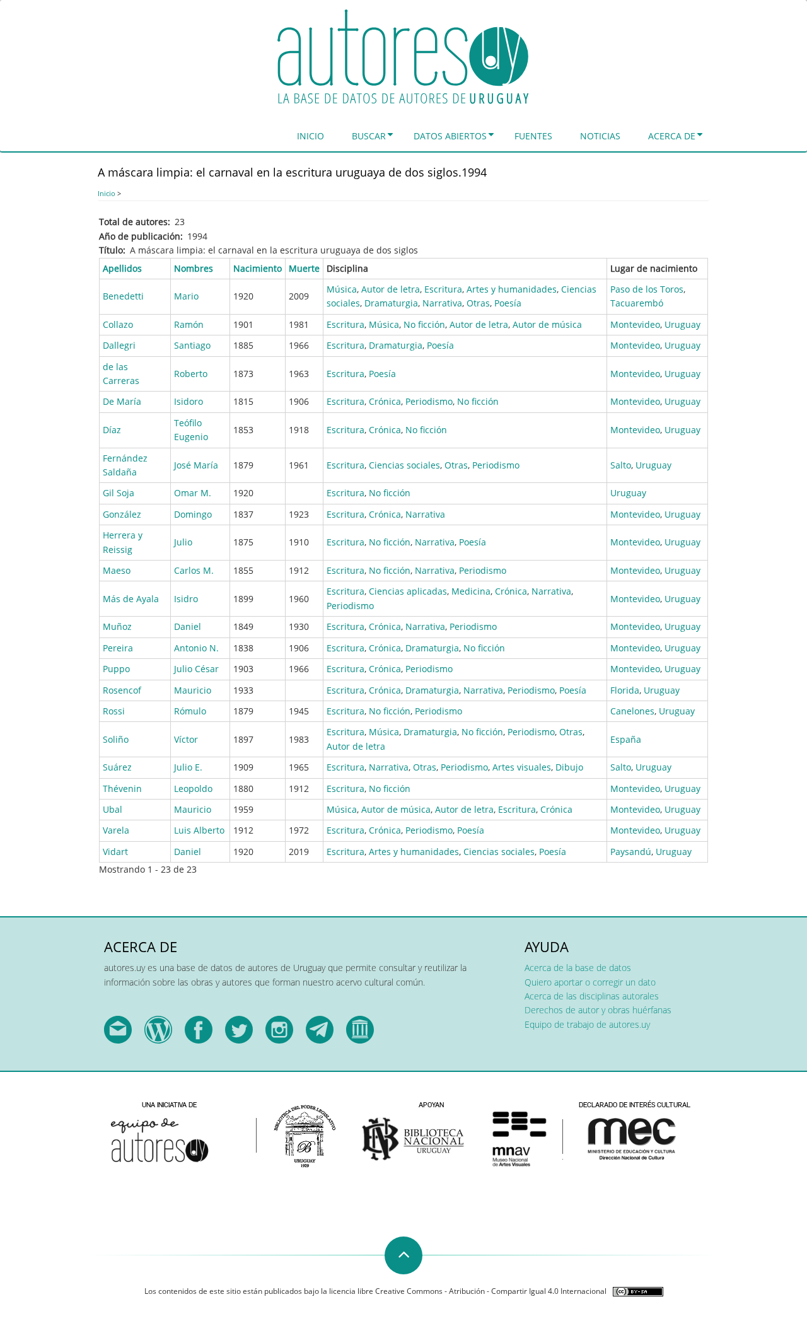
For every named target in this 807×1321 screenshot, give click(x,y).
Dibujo (569, 767)
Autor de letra (390, 289)
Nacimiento (257, 268)
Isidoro (188, 401)
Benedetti (123, 296)
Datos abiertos (450, 136)
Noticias (600, 136)
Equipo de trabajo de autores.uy (587, 1024)
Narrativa (442, 303)
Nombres (193, 268)
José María (196, 465)
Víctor (186, 739)
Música (342, 289)
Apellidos (122, 268)
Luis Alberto (199, 830)
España (625, 739)
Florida (624, 690)
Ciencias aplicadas (408, 591)
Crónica (385, 401)
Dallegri (119, 345)
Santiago (192, 345)
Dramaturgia (391, 303)
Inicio (310, 136)
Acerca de (671, 136)
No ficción (424, 324)
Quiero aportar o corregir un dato (590, 982)
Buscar (369, 136)
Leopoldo (193, 788)
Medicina (471, 591)
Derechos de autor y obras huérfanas (598, 1010)
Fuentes (533, 136)
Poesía (507, 303)
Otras (478, 303)
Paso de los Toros (646, 289)
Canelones (632, 711)
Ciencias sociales (404, 465)
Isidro (186, 599)
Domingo (193, 514)
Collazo (118, 324)
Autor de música (547, 324)
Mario (186, 296)
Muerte (304, 268)
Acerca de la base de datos (578, 968)
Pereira (118, 648)
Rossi (114, 711)
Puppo (116, 669)
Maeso (117, 570)
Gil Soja (118, 493)
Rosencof (122, 690)
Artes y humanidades (512, 289)
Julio (183, 542)
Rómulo (190, 711)
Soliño (116, 739)
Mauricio (192, 690)
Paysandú (630, 852)
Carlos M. (194, 570)
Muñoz (117, 626)
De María (122, 401)
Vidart (115, 852)
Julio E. (188, 767)
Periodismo (429, 401)
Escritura (443, 289)
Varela (116, 830)
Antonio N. (196, 648)
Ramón (189, 324)
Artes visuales (521, 767)
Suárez (117, 767)
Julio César (196, 669)
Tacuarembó (636, 303)
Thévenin (122, 788)
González (122, 514)
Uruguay (682, 324)
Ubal (112, 809)
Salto (620, 465)
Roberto (190, 374)
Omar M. (192, 493)
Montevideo (635, 324)
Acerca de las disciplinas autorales (592, 996)
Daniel (187, 626)
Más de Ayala (131, 599)
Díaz (112, 430)
